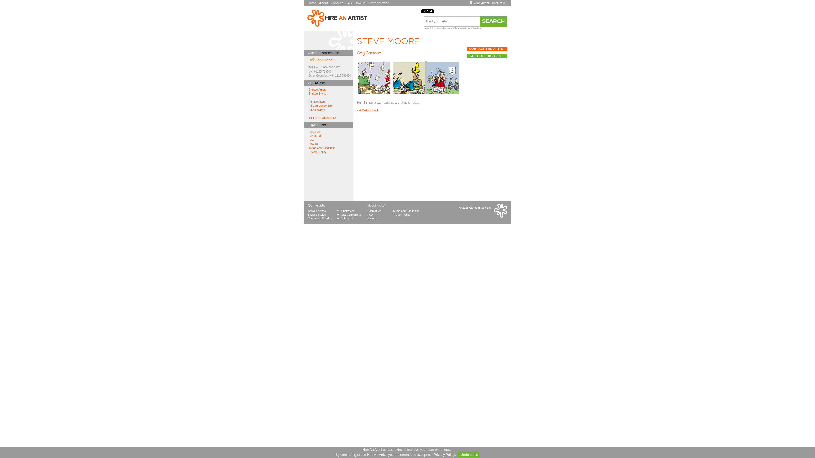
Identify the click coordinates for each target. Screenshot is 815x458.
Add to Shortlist (487, 56)
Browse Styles (317, 93)
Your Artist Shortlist (320, 218)
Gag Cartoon (369, 53)
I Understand (468, 455)
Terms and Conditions (322, 147)
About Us (314, 131)
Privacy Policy (317, 152)
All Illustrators (317, 101)
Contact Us (315, 135)
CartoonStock (378, 3)
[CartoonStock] (500, 216)
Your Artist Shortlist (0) (490, 3)
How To (360, 3)
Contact (337, 3)
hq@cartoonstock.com (322, 59)
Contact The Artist (487, 49)
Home (312, 3)
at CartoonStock (369, 110)
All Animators (317, 109)
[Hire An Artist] (339, 18)
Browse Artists (317, 89)
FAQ (349, 3)
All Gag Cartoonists (321, 105)
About (323, 3)
